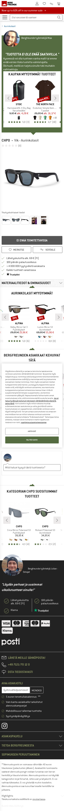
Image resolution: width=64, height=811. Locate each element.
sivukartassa (38, 799)
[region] (32, 405)
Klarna (14, 610)
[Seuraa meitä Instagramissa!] (7, 727)
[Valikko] (4, 17)
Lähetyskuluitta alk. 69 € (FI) (22, 258)
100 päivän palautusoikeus (21, 262)
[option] (32, 178)
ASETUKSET (32, 431)
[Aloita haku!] (59, 17)
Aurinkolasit (10, 26)
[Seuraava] (55, 98)
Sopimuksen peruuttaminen (21, 754)
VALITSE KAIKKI (32, 440)
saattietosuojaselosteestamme (33, 422)
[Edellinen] (8, 98)
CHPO (6, 140)
